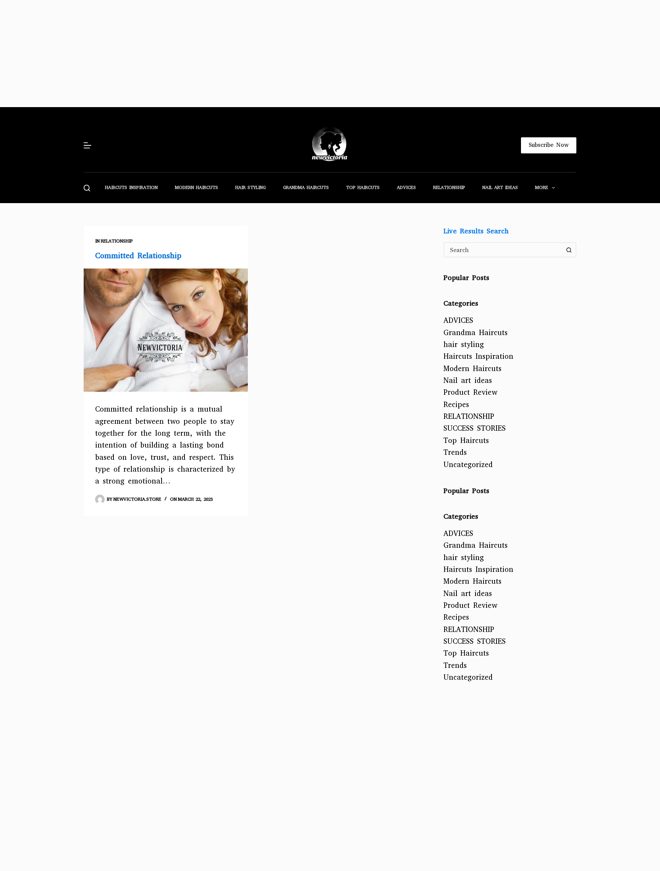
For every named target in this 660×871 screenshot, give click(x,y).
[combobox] (503, 249)
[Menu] (87, 145)
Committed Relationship (138, 256)
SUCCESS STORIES (474, 428)
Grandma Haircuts (306, 187)
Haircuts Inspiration (131, 187)
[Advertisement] (229, 53)
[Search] (87, 188)
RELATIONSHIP (449, 187)
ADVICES (406, 187)
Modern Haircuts (196, 187)
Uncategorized (468, 464)
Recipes (456, 404)
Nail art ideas (500, 187)
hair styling (250, 187)
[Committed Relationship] (166, 330)
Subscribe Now (549, 145)
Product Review (470, 392)
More (541, 187)
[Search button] (569, 250)
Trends (455, 452)
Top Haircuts (363, 187)
